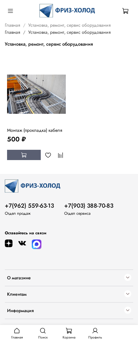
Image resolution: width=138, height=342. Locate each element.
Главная (12, 25)
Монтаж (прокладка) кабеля (34, 130)
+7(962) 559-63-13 (29, 206)
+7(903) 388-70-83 (88, 206)
